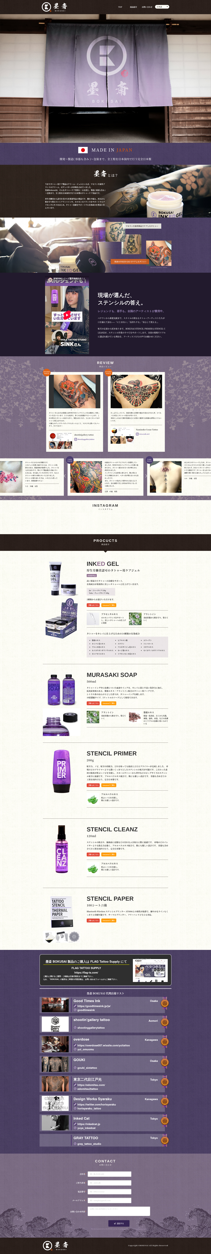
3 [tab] (78, 410)
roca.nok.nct (144, 434)
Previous (65, 475)
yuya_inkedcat (86, 1128)
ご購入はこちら (93, 605)
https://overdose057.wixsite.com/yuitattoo (103, 1045)
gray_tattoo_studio (89, 1143)
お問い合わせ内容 (78, 1211)
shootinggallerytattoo (86, 439)
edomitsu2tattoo (87, 1088)
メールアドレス (79, 1200)
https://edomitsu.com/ (91, 1084)
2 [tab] (75, 410)
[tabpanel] (74, 391)
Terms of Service (138, 1229)
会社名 (83, 1174)
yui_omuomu (85, 1049)
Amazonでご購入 (108, 605)
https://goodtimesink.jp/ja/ (94, 1006)
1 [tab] (71, 410)
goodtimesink (86, 1010)
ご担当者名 (81, 1182)
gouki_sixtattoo (87, 1067)
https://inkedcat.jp (88, 1124)
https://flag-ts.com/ (86, 972)
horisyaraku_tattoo (89, 1108)
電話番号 (82, 1191)
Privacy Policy (126, 1229)
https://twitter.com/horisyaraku (96, 1104)
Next (145, 475)
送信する (120, 1223)
